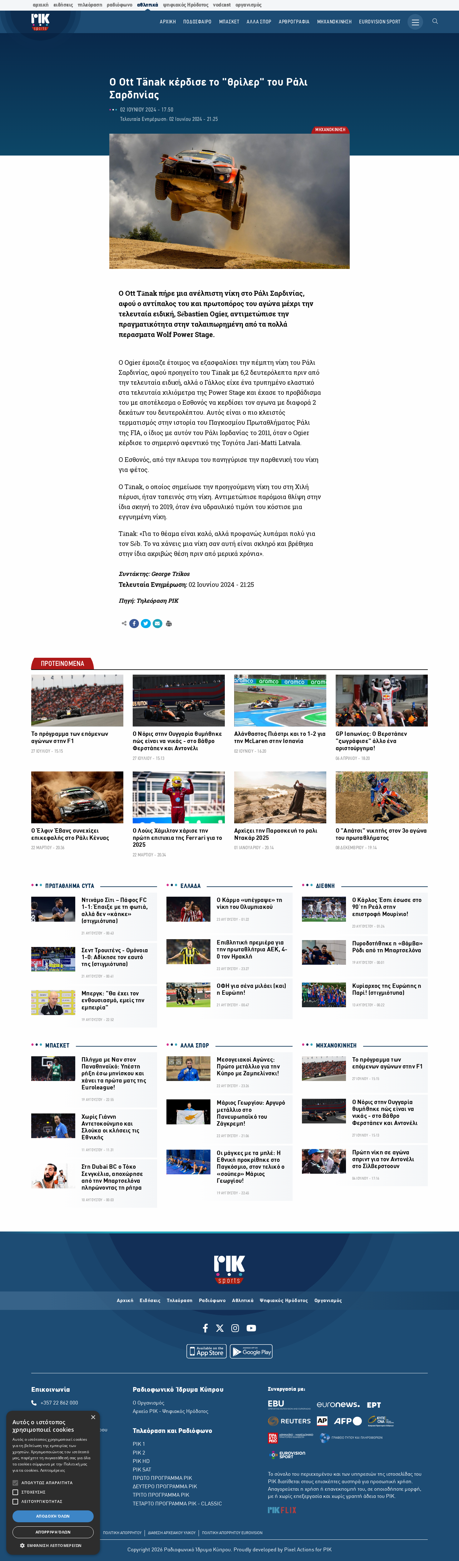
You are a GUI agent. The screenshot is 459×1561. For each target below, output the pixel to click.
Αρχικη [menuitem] (168, 22)
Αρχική (125, 1301)
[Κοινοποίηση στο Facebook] (134, 623)
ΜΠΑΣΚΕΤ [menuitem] (229, 22)
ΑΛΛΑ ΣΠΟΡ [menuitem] (259, 22)
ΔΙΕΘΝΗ (325, 886)
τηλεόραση (90, 5)
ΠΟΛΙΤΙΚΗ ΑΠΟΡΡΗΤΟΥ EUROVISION (232, 1533)
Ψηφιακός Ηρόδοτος (284, 1301)
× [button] (93, 1417)
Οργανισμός (328, 1301)
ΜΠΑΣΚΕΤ (57, 1046)
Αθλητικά (243, 1301)
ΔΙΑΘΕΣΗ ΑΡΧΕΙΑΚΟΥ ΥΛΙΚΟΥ (171, 1533)
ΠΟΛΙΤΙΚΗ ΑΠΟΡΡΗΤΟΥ (122, 1533)
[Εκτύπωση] (168, 623)
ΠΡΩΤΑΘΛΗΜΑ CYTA (69, 886)
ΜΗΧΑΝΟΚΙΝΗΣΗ (330, 130)
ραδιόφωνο (119, 5)
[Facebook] (206, 1329)
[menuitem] (435, 22)
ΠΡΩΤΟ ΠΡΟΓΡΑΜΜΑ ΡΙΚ (162, 1478)
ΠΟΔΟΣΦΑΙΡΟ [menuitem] (197, 22)
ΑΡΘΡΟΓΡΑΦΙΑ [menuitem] (294, 22)
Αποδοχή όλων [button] (53, 1516)
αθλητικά (147, 5)
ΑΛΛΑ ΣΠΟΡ (194, 1046)
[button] (53, 1545)
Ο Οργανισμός (148, 1403)
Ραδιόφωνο (212, 1301)
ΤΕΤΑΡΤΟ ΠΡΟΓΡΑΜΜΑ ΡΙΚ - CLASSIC (177, 1504)
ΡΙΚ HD (141, 1461)
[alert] (53, 1483)
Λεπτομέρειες (52, 1470)
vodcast (222, 5)
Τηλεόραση (180, 1301)
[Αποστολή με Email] (157, 623)
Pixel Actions (299, 1550)
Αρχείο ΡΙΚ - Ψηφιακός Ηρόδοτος (170, 1411)
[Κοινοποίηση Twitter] (146, 623)
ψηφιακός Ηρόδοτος (186, 5)
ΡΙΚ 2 (139, 1453)
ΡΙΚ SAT (142, 1470)
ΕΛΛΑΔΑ (190, 886)
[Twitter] (220, 1329)
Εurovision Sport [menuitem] (380, 22)
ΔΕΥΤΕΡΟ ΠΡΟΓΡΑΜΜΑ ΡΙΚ (165, 1486)
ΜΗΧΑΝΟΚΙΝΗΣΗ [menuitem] (334, 22)
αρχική (41, 5)
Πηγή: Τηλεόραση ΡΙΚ (148, 601)
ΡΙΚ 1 (139, 1444)
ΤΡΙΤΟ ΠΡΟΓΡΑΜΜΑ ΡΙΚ (161, 1495)
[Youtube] (251, 1329)
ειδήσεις (63, 5)
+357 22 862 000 (59, 1403)
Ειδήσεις (150, 1301)
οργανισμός (248, 5)
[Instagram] (235, 1329)
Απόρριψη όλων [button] (53, 1532)
